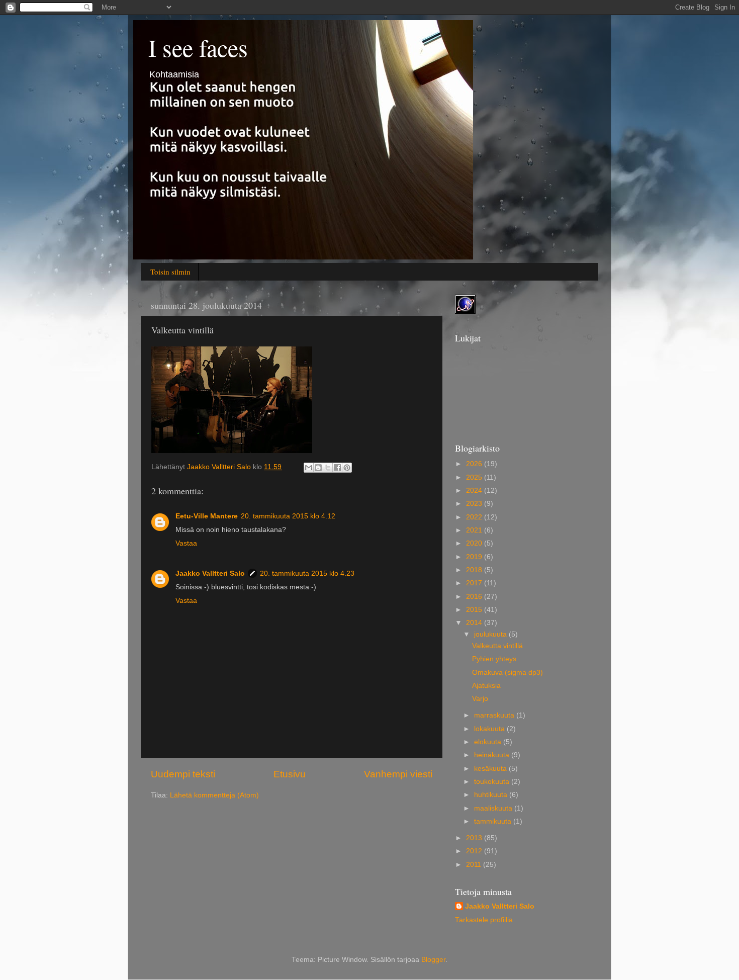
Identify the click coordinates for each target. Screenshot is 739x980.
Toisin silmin (170, 271)
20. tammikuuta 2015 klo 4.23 (307, 573)
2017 (475, 583)
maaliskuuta (494, 808)
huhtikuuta (491, 794)
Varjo (480, 698)
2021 (475, 530)
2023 (475, 503)
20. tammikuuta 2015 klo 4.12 (288, 516)
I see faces (198, 47)
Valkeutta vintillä (497, 646)
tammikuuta (493, 821)
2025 (475, 477)
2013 (475, 838)
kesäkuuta (491, 768)
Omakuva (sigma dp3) (507, 672)
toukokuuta (492, 781)
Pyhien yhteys (494, 659)
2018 (475, 570)
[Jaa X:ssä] (328, 468)
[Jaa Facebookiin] (337, 468)
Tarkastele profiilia (484, 920)
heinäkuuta (492, 755)
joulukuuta (491, 634)
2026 (475, 464)
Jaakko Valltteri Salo (210, 573)
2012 (475, 851)
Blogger (433, 959)
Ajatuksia (486, 685)
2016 (475, 596)
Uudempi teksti (183, 774)
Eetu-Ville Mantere (206, 516)
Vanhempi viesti (398, 774)
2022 (475, 517)
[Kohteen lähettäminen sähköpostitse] (309, 468)
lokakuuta (490, 729)
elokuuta (488, 742)
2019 (475, 557)
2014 (475, 623)
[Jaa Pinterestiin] (347, 468)
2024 (475, 490)
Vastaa (186, 543)
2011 (474, 864)
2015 (475, 609)
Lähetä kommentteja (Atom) (214, 795)
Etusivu (289, 774)
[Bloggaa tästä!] (318, 468)
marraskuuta (495, 715)
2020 (475, 543)
